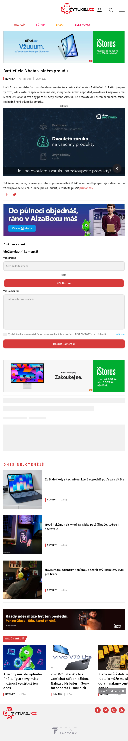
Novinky (10, 79)
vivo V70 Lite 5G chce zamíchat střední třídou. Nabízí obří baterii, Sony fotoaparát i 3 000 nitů (70, 681)
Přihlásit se (63, 283)
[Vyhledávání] (111, 10)
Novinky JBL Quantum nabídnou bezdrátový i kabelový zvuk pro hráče (84, 572)
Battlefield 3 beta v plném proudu (35, 71)
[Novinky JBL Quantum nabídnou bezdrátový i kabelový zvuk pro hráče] (22, 580)
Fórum (40, 25)
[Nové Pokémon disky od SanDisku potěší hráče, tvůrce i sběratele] (22, 534)
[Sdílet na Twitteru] (14, 195)
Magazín (20, 25)
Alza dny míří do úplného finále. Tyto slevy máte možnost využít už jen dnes (22, 681)
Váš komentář (11, 291)
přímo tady (86, 188)
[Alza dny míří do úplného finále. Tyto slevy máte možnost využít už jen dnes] (24, 657)
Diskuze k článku (15, 244)
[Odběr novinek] (99, 10)
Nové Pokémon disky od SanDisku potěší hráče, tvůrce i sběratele (81, 527)
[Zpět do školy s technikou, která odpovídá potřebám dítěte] (22, 489)
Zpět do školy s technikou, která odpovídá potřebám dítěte (84, 479)
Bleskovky (82, 25)
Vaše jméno (9, 258)
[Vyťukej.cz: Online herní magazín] (77, 9)
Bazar (60, 25)
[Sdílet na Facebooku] (6, 195)
